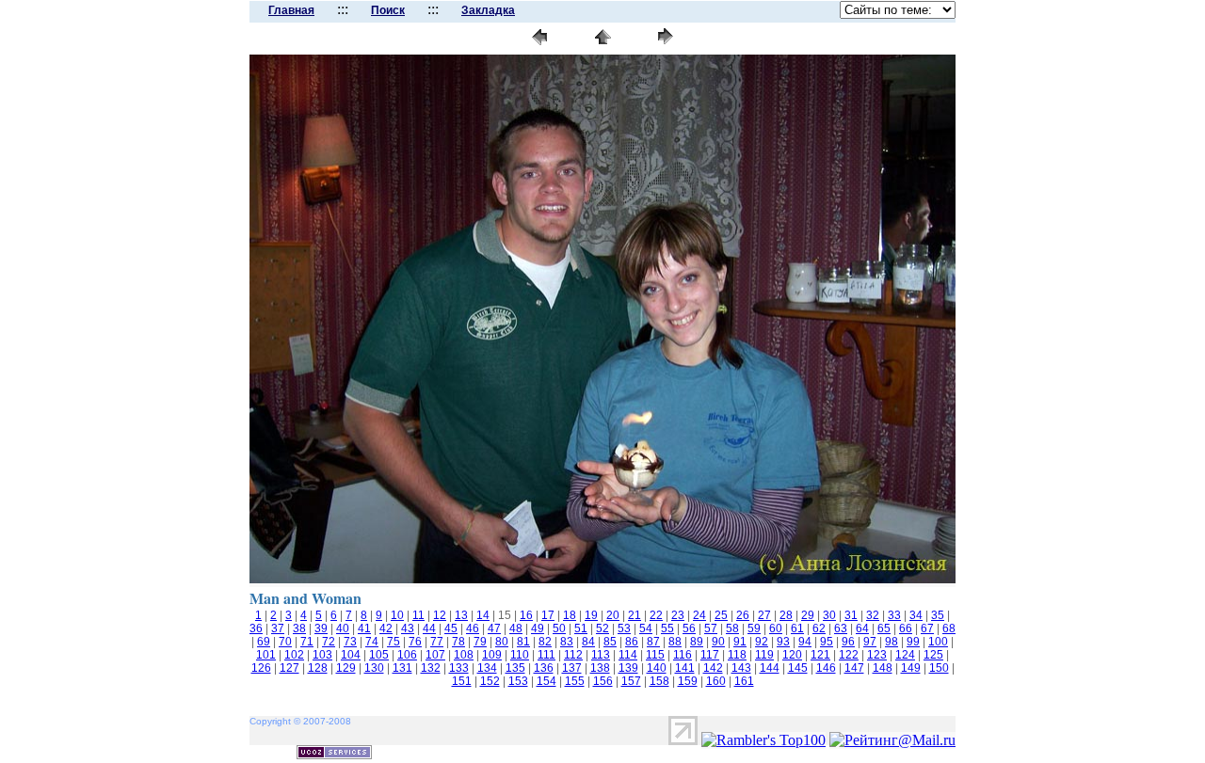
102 (294, 654)
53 (624, 628)
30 (829, 615)
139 (628, 668)
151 (462, 681)
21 (634, 615)
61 (797, 628)
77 (436, 641)
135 (515, 668)
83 (566, 641)
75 (393, 641)
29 (807, 615)
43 (407, 628)
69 (263, 641)
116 (682, 654)
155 (575, 681)
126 (261, 668)
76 (415, 641)
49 (537, 628)
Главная (291, 10)
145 (798, 668)
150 (939, 668)
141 (685, 668)
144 (769, 668)
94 (804, 641)
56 (689, 628)
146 (826, 668)
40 (342, 628)
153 (518, 681)
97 (869, 641)
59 (754, 628)
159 (688, 681)
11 (418, 615)
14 (483, 615)
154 (546, 681)
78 (458, 641)
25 (721, 615)
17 (547, 615)
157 (631, 681)
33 (894, 615)
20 (612, 615)
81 (523, 641)
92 (761, 641)
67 (927, 628)
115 (655, 654)
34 (916, 615)
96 (848, 641)
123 (877, 654)
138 (600, 668)
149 (911, 668)
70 (285, 641)
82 (545, 641)
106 (407, 654)
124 (905, 654)
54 (645, 628)
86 (631, 641)
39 (321, 628)
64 (862, 628)
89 (696, 641)
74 (371, 641)
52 (602, 628)
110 (519, 654)
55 (667, 628)
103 (322, 654)
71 (306, 641)
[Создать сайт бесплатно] (334, 754)
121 (820, 654)
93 (783, 641)
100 (938, 641)
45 (451, 628)
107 (435, 654)
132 (431, 668)
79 (480, 641)
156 (603, 681)
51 (580, 628)
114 (628, 654)
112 (573, 654)
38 (299, 628)
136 (544, 668)
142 (713, 668)
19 (591, 615)
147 (854, 668)
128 (318, 668)
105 (379, 654)
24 (699, 615)
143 (741, 668)
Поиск (388, 10)
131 (402, 668)
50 (559, 628)
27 (764, 615)
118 (737, 654)
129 (346, 668)
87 (653, 641)
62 (819, 628)
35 (937, 615)
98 (891, 641)
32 (872, 615)
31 (851, 615)
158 (659, 681)
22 (656, 615)
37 (277, 628)
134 (487, 668)
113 (600, 654)
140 (657, 668)
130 (374, 668)
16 (526, 615)
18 (569, 615)
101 (266, 654)
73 (350, 641)
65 (884, 628)
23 (677, 615)
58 (732, 628)
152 (490, 681)
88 (675, 641)
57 (710, 628)
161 (744, 681)
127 (289, 668)
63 (840, 628)
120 (792, 654)
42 (386, 628)
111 (546, 654)
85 (610, 641)
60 (775, 628)
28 (786, 615)
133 (459, 668)
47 (494, 628)
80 (501, 641)
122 (849, 654)
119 (764, 654)
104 (351, 654)
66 (905, 628)
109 (492, 654)
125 (933, 654)
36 (256, 628)
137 (572, 668)
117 (709, 654)
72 (328, 641)
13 (461, 615)
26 (742, 615)
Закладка (488, 10)
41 (364, 628)
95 (826, 641)
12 (439, 615)
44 (429, 628)
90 (718, 641)
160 (716, 681)
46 (472, 628)
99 (913, 641)
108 (464, 654)
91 (740, 641)
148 (882, 668)
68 (949, 628)
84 (588, 641)
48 (515, 628)
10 (397, 615)
